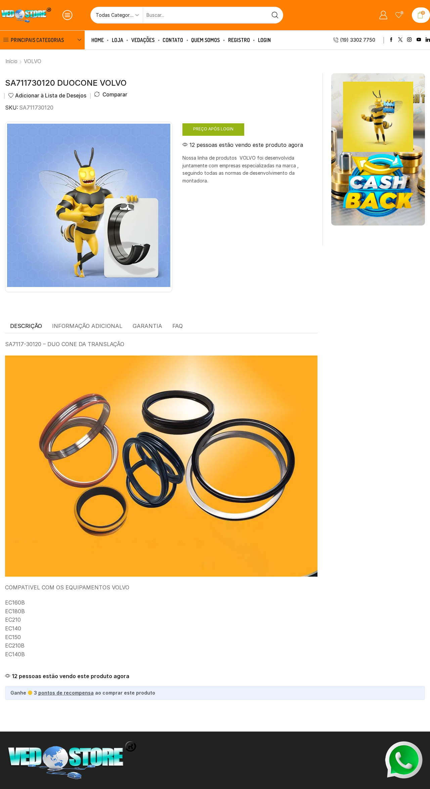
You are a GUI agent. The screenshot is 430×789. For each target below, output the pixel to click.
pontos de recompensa (66, 693)
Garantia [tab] (147, 326)
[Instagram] (409, 39)
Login (264, 40)
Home (97, 40)
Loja (117, 40)
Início (11, 61)
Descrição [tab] (26, 326)
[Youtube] (419, 39)
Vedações (143, 40)
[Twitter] (400, 39)
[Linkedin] (428, 39)
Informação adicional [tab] (87, 326)
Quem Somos (205, 40)
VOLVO (32, 61)
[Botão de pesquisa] (275, 15)
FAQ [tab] (177, 326)
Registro (239, 40)
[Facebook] (391, 39)
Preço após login (213, 128)
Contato (173, 40)
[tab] (26, 326)
